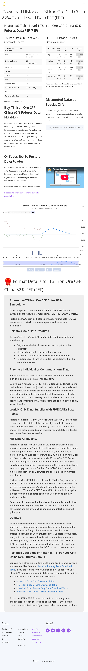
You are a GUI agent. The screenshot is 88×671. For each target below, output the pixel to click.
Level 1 (57, 270)
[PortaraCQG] (4, 4)
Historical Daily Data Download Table (35, 581)
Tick (48, 270)
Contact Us (36, 642)
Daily (30, 270)
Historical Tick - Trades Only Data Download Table (42, 588)
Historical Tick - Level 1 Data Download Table (39, 591)
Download (80, 56)
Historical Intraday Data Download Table (36, 584)
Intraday (39, 270)
